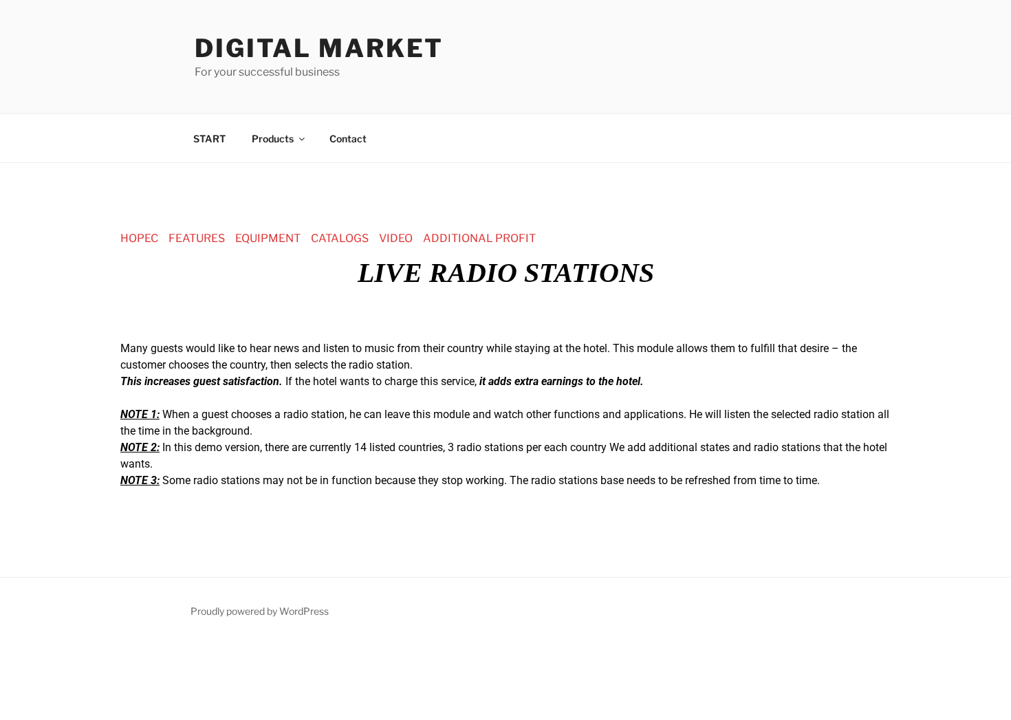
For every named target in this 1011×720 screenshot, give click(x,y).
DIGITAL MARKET (319, 48)
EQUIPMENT (268, 238)
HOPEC (139, 238)
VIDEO (396, 238)
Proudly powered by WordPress (260, 611)
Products (273, 138)
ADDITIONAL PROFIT (479, 238)
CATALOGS (340, 238)
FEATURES (196, 238)
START (209, 138)
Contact (348, 138)
